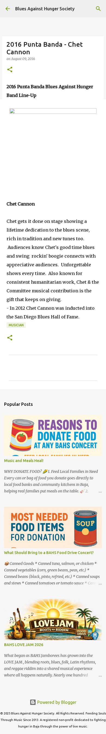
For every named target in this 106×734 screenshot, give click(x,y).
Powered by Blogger (56, 702)
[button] (10, 70)
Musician (16, 325)
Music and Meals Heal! (23, 460)
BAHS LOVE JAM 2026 (23, 645)
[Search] (98, 8)
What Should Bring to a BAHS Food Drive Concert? (49, 552)
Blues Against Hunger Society (44, 8)
